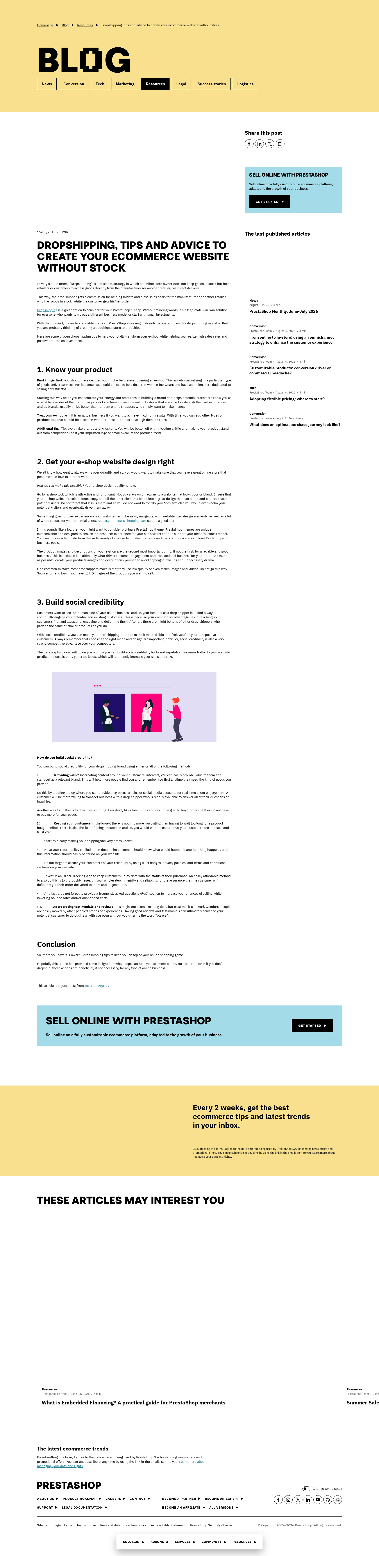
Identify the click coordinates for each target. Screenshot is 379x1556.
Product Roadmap (80, 1499)
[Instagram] (288, 1499)
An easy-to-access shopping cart (122, 521)
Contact (138, 1499)
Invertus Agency (97, 986)
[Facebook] (249, 143)
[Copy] (280, 143)
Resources (242, 1542)
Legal (181, 83)
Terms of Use (86, 1525)
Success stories (212, 83)
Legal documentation (82, 1507)
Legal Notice (63, 1525)
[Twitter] (269, 143)
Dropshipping (47, 310)
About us (45, 1499)
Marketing (125, 83)
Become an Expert (222, 1499)
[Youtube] (317, 1499)
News (47, 83)
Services (183, 1542)
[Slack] (337, 1499)
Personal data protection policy (123, 1525)
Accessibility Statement (168, 1525)
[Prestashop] (57, 11)
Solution (131, 1542)
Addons (157, 1542)
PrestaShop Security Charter (211, 1525)
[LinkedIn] (259, 143)
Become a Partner (179, 1499)
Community (212, 1542)
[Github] (327, 1499)
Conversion (73, 83)
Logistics (245, 83)
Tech (100, 83)
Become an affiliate (181, 1507)
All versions (221, 1507)
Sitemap (43, 1525)
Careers (113, 1499)
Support (45, 1507)
